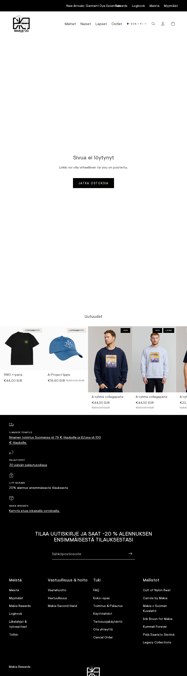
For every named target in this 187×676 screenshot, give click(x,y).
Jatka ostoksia (93, 183)
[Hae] (153, 24)
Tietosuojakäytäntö (107, 621)
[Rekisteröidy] (130, 553)
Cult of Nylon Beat (157, 590)
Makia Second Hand (62, 605)
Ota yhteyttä (103, 629)
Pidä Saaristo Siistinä (158, 634)
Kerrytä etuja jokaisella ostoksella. (34, 510)
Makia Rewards (20, 605)
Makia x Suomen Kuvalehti (155, 608)
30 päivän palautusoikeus (28, 464)
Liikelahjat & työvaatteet (18, 624)
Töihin (13, 634)
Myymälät (171, 5)
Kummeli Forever (155, 626)
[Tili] (163, 24)
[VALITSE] (125, 385)
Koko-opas (101, 598)
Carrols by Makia (155, 598)
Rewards (121, 5)
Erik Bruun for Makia (157, 618)
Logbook (138, 5)
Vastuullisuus (57, 598)
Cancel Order (103, 637)
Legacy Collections (157, 642)
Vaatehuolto (57, 590)
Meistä (154, 5)
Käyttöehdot (102, 613)
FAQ (96, 590)
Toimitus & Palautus (108, 605)
